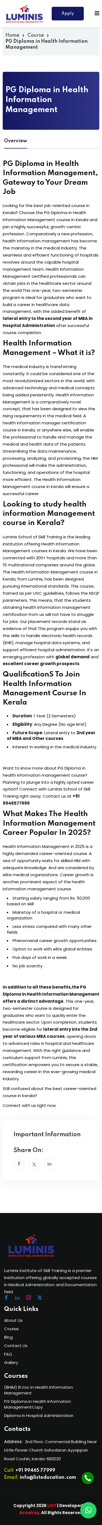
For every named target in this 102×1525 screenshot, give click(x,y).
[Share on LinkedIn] (49, 1164)
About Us (13, 1320)
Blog (8, 1337)
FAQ (8, 1354)
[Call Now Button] (88, 1478)
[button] (88, 1510)
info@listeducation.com (48, 1477)
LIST (51, 1505)
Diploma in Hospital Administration (38, 1415)
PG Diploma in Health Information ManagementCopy (37, 1404)
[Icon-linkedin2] (17, 1297)
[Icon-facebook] (6, 1297)
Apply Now (67, 15)
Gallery (11, 1362)
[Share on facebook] (19, 1164)
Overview (15, 140)
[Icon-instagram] (28, 1297)
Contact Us (15, 1345)
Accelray (29, 1512)
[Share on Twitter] (34, 1164)
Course (35, 35)
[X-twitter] (40, 1297)
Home (12, 35)
